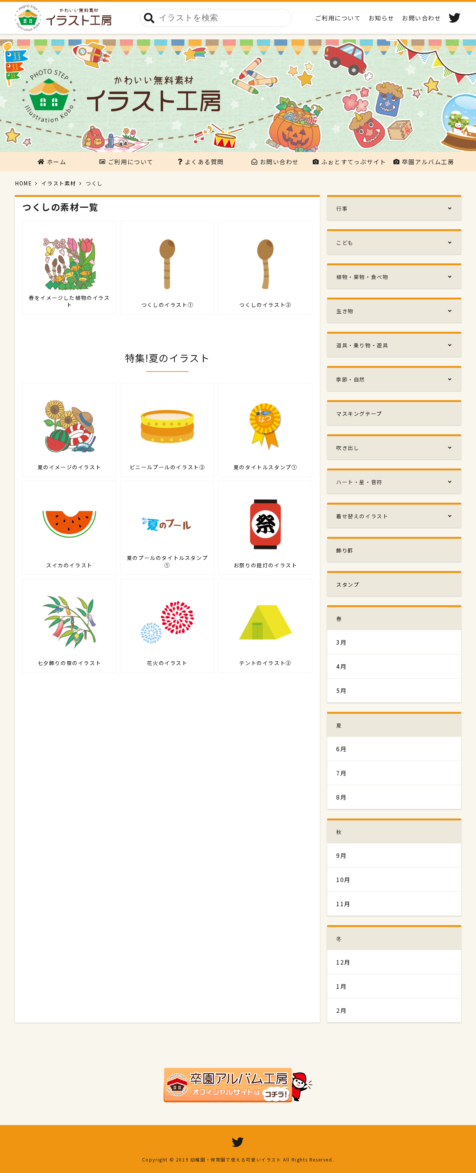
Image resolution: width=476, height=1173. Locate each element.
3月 (341, 642)
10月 (343, 879)
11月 (343, 903)
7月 (341, 772)
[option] (238, 95)
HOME (23, 183)
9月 (341, 855)
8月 (341, 797)
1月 (341, 986)
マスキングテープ (359, 413)
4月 (341, 666)
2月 (341, 1010)
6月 (341, 748)
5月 (341, 690)
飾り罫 (345, 550)
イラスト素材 (58, 183)
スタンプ (347, 584)
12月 (343, 961)
